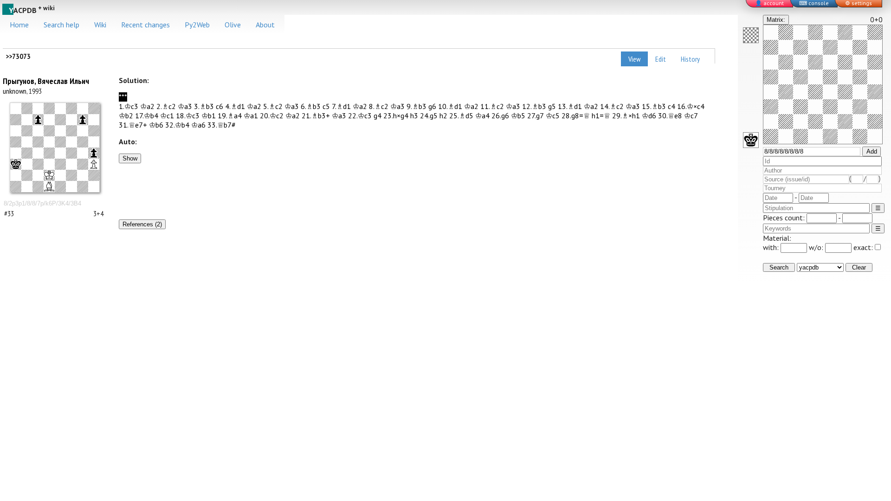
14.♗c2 (612, 106)
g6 (432, 106)
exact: (863, 247)
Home (19, 24)
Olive (233, 24)
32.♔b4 (177, 124)
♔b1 (208, 115)
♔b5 (518, 115)
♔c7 (691, 115)
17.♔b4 (146, 115)
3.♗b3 (204, 106)
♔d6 (649, 115)
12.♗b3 (534, 106)
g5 (552, 106)
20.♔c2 (272, 115)
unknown (14, 91)
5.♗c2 (273, 106)
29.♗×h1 (626, 115)
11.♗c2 (492, 106)
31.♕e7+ (133, 124)
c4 (671, 106)
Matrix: (776, 19)
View (634, 59)
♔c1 (167, 115)
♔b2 (126, 115)
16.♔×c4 (690, 106)
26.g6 (500, 115)
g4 (377, 115)
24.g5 (429, 115)
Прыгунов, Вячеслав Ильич (46, 81)
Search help (61, 24)
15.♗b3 (654, 106)
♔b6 (156, 124)
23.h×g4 (395, 115)
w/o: (817, 247)
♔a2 (147, 106)
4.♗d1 (235, 106)
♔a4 (482, 115)
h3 (414, 115)
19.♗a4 (230, 115)
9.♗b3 (416, 106)
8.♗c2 (378, 106)
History (690, 59)
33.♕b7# (221, 124)
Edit (660, 59)
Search (778, 267)
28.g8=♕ (576, 115)
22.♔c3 (360, 115)
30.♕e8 (670, 115)
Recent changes (145, 24)
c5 (326, 106)
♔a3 (185, 106)
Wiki (100, 24)
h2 (443, 115)
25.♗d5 (461, 115)
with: (772, 247)
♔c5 (553, 115)
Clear (859, 267)
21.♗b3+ (316, 115)
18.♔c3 (188, 115)
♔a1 (251, 115)
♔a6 (198, 124)
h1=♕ (601, 115)
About (265, 24)
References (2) (142, 224)
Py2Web (197, 24)
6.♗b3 (311, 106)
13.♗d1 (570, 106)
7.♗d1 (341, 106)
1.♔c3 (128, 106)
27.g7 (535, 115)
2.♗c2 (166, 106)
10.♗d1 (450, 106)
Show (130, 158)
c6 (219, 106)
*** (123, 97)
